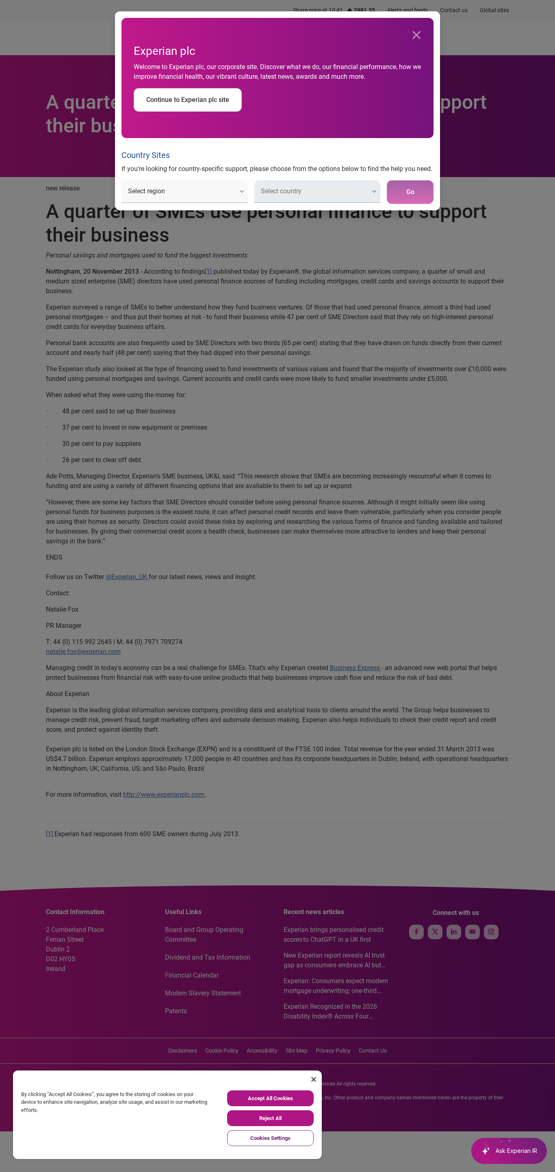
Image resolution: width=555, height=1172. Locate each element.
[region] (167, 1114)
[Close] (416, 35)
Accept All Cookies (270, 1098)
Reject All (270, 1118)
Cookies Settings (270, 1138)
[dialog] (277, 586)
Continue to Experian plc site (187, 100)
